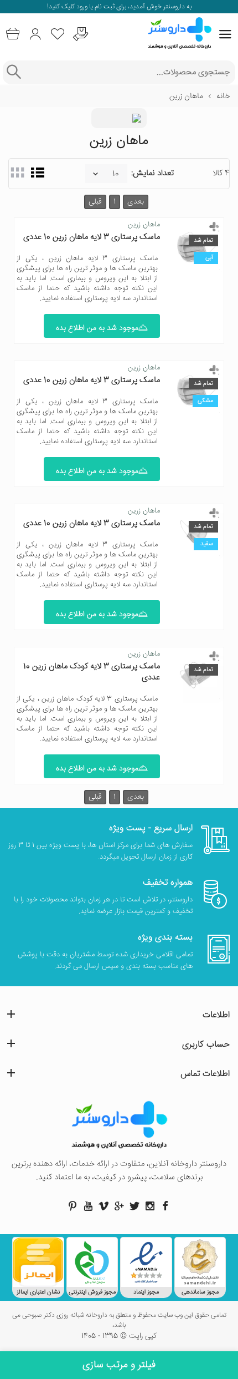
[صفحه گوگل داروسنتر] (119, 1206)
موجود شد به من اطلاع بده (97, 328)
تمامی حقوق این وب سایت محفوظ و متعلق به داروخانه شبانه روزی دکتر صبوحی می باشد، (119, 1321)
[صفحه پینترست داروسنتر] (72, 1206)
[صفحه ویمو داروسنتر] (103, 1206)
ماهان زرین (144, 224)
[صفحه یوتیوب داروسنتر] (88, 1206)
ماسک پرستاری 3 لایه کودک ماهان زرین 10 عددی (91, 672)
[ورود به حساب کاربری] (35, 34)
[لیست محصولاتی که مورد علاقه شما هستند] (57, 34)
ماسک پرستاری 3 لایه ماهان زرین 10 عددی (91, 237)
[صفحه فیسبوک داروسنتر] (165, 1206)
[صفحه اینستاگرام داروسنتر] (150, 1206)
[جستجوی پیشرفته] (13, 72)
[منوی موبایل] (225, 34)
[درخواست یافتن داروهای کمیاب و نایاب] (80, 34)
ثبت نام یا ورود (95, 7)
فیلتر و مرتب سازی (119, 1365)
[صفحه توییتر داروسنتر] (134, 1206)
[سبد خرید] (12, 34)
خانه (223, 96)
